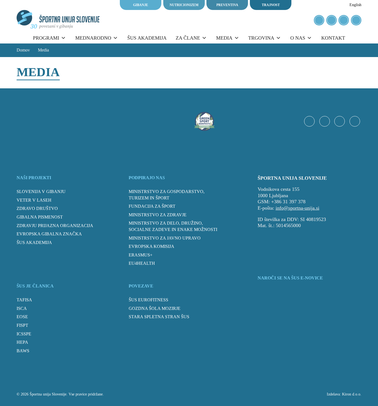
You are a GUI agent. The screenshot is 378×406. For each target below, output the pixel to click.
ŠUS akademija (147, 38)
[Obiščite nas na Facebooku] (319, 20)
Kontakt (333, 38)
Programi (46, 38)
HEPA (22, 342)
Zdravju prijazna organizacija (55, 225)
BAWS (23, 350)
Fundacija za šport (152, 206)
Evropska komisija (151, 246)
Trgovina (261, 38)
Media (224, 38)
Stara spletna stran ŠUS (159, 316)
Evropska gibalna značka (49, 234)
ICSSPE (24, 334)
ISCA (22, 308)
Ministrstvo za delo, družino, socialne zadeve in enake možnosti (173, 226)
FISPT (22, 325)
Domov (23, 50)
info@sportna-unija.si (297, 208)
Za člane (188, 38)
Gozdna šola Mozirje (154, 308)
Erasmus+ (140, 255)
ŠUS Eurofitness (148, 299)
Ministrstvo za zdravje (158, 214)
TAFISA (24, 299)
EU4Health (142, 263)
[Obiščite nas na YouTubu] (343, 20)
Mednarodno (93, 38)
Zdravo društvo (37, 208)
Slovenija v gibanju (41, 191)
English (355, 5)
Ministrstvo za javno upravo (165, 238)
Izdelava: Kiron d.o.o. (344, 394)
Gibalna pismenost (40, 217)
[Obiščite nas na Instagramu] (331, 20)
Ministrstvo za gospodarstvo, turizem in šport (166, 194)
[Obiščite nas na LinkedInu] (356, 20)
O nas (297, 38)
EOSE (22, 316)
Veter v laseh (34, 200)
